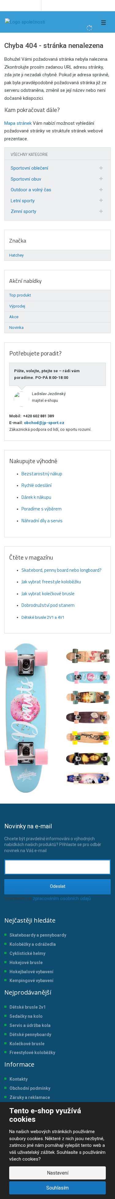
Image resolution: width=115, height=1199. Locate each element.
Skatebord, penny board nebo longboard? (61, 570)
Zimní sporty (23, 211)
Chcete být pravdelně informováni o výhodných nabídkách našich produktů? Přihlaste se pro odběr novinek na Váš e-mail (52, 838)
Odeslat (57, 886)
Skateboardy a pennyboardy (38, 935)
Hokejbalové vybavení (31, 971)
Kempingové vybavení (31, 980)
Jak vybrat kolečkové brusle (48, 593)
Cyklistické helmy (27, 953)
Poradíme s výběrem (41, 508)
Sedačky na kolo (26, 1016)
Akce (13, 317)
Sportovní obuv (26, 179)
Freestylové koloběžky (32, 1052)
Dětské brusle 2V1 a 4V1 (42, 617)
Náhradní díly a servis (42, 520)
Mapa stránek (18, 123)
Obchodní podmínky (30, 1088)
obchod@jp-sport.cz (43, 422)
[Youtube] (35, 5)
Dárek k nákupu (36, 497)
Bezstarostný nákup (41, 473)
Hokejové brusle (26, 962)
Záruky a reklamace (30, 1097)
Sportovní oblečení (29, 168)
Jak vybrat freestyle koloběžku (51, 581)
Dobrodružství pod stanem (48, 605)
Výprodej (17, 306)
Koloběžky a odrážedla (33, 944)
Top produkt (20, 295)
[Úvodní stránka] (25, 22)
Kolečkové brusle (27, 1043)
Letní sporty (23, 200)
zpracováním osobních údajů (62, 898)
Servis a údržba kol (29, 1025)
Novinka (16, 327)
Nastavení (57, 1173)
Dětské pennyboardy (30, 1034)
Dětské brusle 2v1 (28, 1007)
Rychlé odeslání (36, 485)
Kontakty (19, 1079)
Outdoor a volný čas (31, 190)
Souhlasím (57, 1188)
